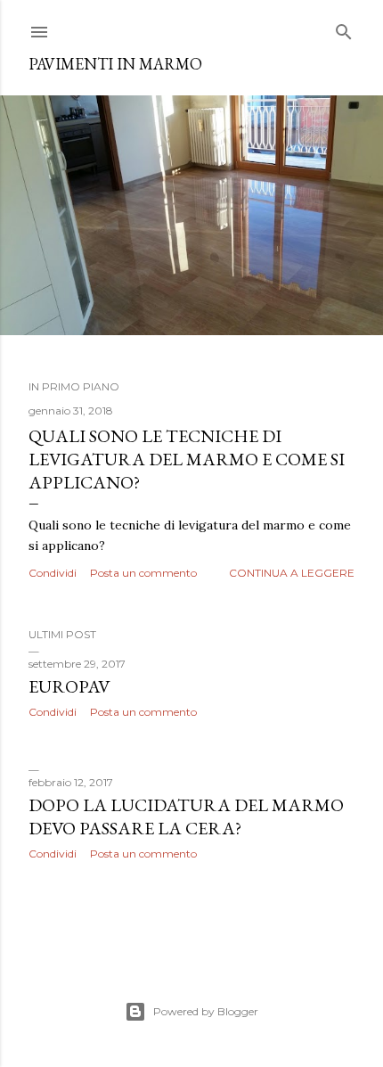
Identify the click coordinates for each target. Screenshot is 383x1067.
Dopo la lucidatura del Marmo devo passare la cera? (186, 816)
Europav (69, 686)
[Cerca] (343, 28)
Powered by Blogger (205, 1011)
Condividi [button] (53, 572)
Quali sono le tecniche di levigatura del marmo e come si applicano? (187, 459)
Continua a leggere (291, 572)
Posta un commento (143, 572)
